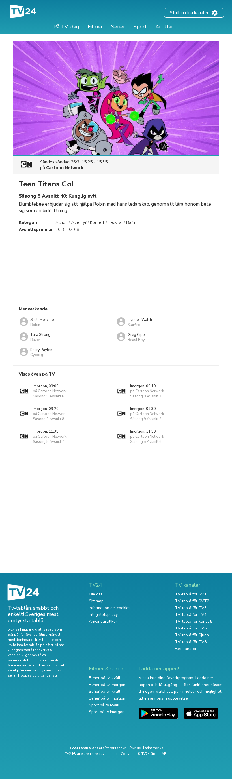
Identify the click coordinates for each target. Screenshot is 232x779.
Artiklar (164, 26)
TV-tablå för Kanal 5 (193, 621)
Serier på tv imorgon (107, 698)
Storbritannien (115, 748)
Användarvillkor (103, 621)
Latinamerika (153, 748)
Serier (118, 26)
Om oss (95, 594)
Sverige (135, 748)
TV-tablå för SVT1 (192, 594)
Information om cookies (109, 607)
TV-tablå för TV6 (191, 628)
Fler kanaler (185, 648)
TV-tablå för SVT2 (192, 601)
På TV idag (66, 26)
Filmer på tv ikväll (104, 678)
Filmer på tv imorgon (107, 684)
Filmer (95, 26)
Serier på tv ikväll (104, 691)
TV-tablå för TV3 (191, 607)
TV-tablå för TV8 (191, 642)
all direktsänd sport (48, 665)
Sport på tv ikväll (104, 705)
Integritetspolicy (103, 614)
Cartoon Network (64, 167)
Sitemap (96, 601)
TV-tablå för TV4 (191, 614)
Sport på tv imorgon (106, 712)
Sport (140, 26)
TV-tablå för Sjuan (192, 635)
